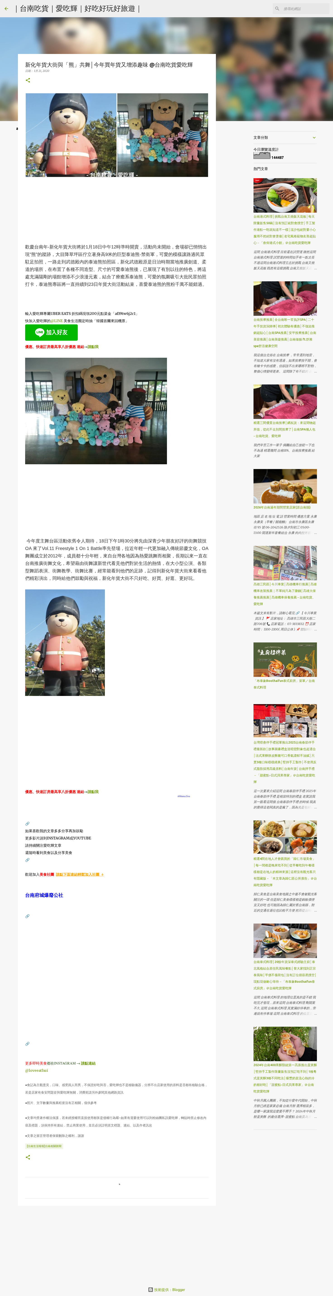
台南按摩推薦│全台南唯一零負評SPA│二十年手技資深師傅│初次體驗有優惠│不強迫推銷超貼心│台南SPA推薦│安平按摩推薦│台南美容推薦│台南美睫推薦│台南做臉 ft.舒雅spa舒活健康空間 (284, 333)
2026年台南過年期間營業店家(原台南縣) (282, 507)
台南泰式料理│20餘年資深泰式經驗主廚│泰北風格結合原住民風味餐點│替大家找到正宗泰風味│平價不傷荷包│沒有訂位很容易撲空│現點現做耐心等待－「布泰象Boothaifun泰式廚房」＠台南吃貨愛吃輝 (285, 975)
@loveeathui (36, 1070)
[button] (28, 81)
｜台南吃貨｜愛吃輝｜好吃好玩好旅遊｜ (77, 8)
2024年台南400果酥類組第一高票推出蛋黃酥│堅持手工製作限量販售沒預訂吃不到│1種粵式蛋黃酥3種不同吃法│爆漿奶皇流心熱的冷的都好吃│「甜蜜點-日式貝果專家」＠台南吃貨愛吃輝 (285, 1078)
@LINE (57, 321)
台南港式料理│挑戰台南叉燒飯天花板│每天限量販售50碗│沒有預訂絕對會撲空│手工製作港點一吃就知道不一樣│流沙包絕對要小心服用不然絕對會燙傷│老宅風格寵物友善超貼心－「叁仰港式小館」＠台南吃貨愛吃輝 (284, 230)
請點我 (93, 346)
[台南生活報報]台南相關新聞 (44, 1146)
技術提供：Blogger (169, 1290)
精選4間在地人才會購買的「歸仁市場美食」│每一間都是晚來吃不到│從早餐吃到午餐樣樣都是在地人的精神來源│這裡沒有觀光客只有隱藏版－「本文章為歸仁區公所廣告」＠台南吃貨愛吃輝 (285, 872)
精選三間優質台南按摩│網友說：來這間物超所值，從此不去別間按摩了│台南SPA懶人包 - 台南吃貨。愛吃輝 (284, 429)
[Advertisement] (117, 211)
